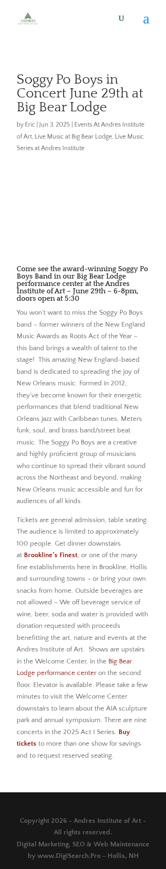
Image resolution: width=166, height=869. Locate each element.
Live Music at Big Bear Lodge (73, 136)
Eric (30, 124)
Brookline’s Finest (50, 555)
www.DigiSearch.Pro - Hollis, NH (88, 856)
